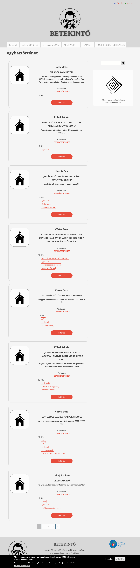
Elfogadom (109, 559)
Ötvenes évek (47, 325)
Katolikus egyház (48, 207)
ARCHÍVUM (69, 44)
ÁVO (43, 443)
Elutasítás (120, 559)
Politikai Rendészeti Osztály (53, 453)
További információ (22, 565)
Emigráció (45, 383)
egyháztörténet (62, 91)
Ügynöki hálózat (48, 268)
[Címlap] (70, 28)
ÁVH (43, 319)
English (119, 3)
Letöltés (61, 102)
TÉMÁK (86, 44)
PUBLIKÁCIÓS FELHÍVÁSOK (111, 44)
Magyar (129, 3)
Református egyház (49, 386)
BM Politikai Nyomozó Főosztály (54, 258)
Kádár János (46, 204)
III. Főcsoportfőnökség (50, 265)
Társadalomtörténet (49, 389)
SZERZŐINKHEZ (30, 44)
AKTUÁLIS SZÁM (51, 44)
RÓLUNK (13, 44)
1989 (43, 501)
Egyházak (45, 149)
